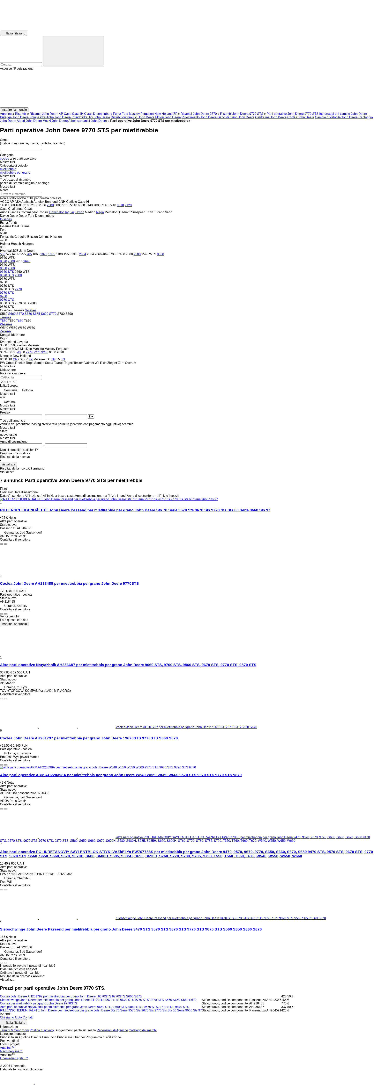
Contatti (28, 1017)
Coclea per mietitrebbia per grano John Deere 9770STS (38, 1003)
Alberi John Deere (29, 120)
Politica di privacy (42, 1030)
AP (61, 113)
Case (67, 113)
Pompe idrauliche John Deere (50, 117)
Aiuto (18, 1017)
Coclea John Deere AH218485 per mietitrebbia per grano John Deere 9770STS (69, 583)
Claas (88, 113)
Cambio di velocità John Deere (336, 117)
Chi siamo (7, 1017)
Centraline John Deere (271, 117)
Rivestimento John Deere (199, 117)
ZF (175, 113)
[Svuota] (1, 152)
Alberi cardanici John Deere (87, 120)
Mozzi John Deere (55, 120)
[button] (187, 88)
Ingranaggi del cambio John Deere (343, 113)
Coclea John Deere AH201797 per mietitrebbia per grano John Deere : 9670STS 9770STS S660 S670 (89, 738)
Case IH (77, 113)
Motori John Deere (168, 117)
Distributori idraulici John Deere (132, 117)
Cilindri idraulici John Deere (90, 117)
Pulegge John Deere (14, 117)
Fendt (117, 113)
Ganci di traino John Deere (235, 117)
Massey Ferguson (141, 113)
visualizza (8, 464)
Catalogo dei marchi (143, 1030)
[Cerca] (73, 51)
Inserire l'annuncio (14, 624)
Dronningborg (102, 113)
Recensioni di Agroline (112, 1030)
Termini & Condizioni (14, 1030)
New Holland (163, 113)
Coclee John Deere (300, 117)
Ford (125, 113)
